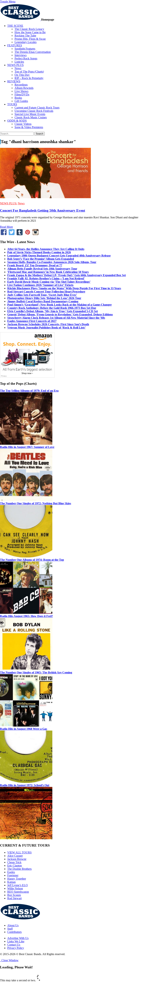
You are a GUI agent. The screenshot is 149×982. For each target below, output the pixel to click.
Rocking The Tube (25, 35)
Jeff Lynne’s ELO (17, 885)
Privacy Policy (15, 947)
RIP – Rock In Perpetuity (29, 78)
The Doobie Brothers (19, 868)
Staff (10, 928)
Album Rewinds (24, 87)
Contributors (14, 931)
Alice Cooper (15, 855)
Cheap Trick (14, 862)
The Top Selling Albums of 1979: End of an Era (29, 390)
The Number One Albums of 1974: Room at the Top (32, 559)
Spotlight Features (25, 48)
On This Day (22, 74)
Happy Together (16, 878)
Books (18, 97)
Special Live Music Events (30, 114)
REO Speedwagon (18, 891)
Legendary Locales (26, 42)
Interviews (21, 55)
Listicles (19, 61)
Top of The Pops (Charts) (29, 71)
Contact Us (13, 944)
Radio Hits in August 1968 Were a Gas (23, 728)
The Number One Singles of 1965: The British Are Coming (36, 672)
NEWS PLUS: (8, 203)
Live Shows (21, 91)
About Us (13, 925)
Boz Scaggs (14, 895)
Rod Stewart (14, 898)
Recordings (21, 84)
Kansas (11, 881)
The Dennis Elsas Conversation (33, 51)
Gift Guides (21, 101)
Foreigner (12, 875)
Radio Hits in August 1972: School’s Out (24, 785)
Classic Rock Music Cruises (31, 117)
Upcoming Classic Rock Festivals (34, 110)
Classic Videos (23, 123)
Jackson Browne (16, 859)
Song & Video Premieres (29, 127)
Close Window (9, 960)
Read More (6, 226)
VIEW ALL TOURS (19, 852)
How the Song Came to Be (30, 32)
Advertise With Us (18, 938)
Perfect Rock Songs (26, 58)
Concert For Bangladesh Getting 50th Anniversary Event (42, 210)
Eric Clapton (14, 865)
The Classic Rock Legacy (29, 29)
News (18, 68)
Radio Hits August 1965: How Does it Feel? (26, 616)
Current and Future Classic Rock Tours (37, 107)
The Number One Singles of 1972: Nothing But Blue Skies (35, 503)
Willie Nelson (15, 888)
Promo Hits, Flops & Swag (30, 38)
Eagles (11, 872)
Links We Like (15, 941)
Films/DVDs (22, 94)
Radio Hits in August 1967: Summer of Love (27, 447)
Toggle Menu (7, 1)
